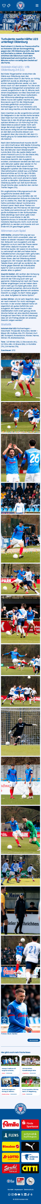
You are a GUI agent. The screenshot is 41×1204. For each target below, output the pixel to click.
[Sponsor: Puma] (30, 1146)
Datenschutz (28, 1190)
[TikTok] (28, 1194)
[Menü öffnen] (37, 5)
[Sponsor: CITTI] (30, 1168)
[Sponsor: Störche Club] (30, 1157)
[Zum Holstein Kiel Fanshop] (4, 5)
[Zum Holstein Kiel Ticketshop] (8, 5)
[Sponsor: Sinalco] (11, 1146)
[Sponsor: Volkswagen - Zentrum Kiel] (30, 1135)
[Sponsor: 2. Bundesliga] (20, 1181)
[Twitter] (22, 1194)
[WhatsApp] (9, 1194)
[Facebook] (16, 1194)
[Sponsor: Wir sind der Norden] (11, 1181)
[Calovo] (31, 1194)
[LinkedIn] (25, 1194)
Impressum (19, 1190)
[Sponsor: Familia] (11, 1124)
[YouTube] (19, 1194)
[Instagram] (12, 1194)
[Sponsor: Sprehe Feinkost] (11, 1168)
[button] (4, 1020)
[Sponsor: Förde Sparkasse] (30, 1124)
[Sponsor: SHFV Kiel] (30, 1181)
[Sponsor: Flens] (11, 1135)
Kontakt (11, 1190)
